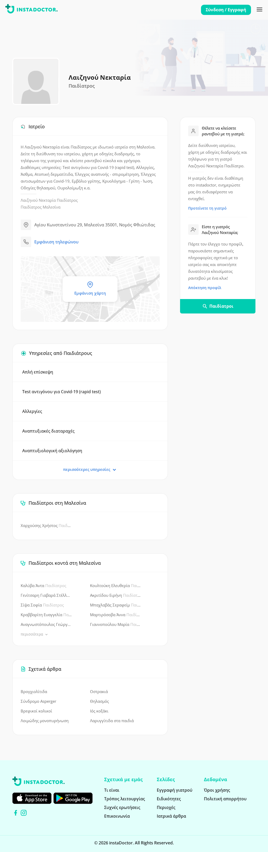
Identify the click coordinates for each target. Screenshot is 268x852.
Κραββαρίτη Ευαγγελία (46, 614)
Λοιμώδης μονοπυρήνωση (45, 720)
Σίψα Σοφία (42, 605)
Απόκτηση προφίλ (204, 287)
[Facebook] (15, 813)
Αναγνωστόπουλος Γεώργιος (46, 624)
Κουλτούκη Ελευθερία (115, 585)
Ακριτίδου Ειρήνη (115, 595)
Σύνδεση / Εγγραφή (226, 10)
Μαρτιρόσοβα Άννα (115, 614)
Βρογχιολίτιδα (34, 691)
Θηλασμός (99, 701)
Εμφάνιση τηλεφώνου (56, 242)
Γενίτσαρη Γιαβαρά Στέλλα (46, 595)
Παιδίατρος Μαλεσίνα (40, 207)
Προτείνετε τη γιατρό (207, 208)
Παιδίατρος (67, 200)
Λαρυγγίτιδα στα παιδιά (112, 720)
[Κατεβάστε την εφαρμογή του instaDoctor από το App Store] (32, 798)
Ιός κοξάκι (99, 710)
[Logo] (31, 9)
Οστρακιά (99, 691)
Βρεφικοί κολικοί (36, 710)
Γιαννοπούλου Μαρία (115, 624)
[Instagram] (23, 812)
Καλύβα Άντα (43, 585)
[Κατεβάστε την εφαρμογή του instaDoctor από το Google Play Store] (73, 798)
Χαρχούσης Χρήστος (46, 525)
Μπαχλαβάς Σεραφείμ (115, 605)
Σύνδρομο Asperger (38, 701)
